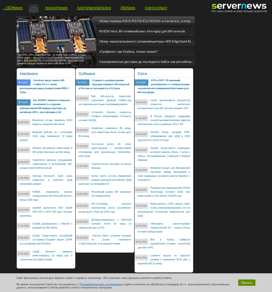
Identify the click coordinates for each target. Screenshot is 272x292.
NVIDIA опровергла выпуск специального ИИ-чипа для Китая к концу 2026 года (46, 195)
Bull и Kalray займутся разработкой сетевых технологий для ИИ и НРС (164, 243)
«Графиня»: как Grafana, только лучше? (128, 51)
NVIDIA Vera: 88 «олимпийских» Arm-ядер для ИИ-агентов (142, 31)
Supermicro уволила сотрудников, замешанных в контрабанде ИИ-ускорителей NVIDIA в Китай (46, 164)
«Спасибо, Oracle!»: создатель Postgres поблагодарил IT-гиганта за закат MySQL (105, 116)
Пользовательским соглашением (100, 284)
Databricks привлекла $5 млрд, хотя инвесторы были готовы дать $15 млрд (105, 132)
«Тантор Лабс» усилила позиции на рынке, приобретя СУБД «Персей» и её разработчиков (105, 239)
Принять (246, 282)
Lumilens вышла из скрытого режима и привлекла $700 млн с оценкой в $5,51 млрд (164, 259)
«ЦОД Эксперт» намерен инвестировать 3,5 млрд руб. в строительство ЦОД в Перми (46, 255)
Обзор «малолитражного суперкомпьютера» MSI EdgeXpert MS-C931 (147, 41)
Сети (142, 73)
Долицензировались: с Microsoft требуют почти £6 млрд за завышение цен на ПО (105, 223)
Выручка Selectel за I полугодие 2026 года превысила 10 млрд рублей (46, 136)
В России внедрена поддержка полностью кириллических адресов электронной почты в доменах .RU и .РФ (164, 120)
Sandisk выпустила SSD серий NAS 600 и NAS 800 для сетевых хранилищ (46, 211)
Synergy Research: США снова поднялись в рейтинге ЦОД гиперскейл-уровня (46, 180)
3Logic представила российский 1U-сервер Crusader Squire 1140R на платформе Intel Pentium (46, 239)
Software (87, 73)
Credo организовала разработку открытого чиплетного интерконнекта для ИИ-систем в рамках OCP (164, 104)
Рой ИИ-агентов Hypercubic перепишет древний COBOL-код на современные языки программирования (105, 100)
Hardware (29, 73)
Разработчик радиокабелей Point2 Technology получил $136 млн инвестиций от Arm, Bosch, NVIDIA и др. (164, 192)
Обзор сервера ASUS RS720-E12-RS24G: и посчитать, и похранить (147, 21)
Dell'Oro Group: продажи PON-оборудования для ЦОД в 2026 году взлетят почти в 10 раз (164, 136)
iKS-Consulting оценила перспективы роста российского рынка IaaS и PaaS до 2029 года (105, 207)
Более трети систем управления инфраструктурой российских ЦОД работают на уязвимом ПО (105, 180)
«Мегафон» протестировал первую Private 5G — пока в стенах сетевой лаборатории (164, 227)
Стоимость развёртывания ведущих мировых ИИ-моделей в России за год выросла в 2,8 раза (104, 84)
